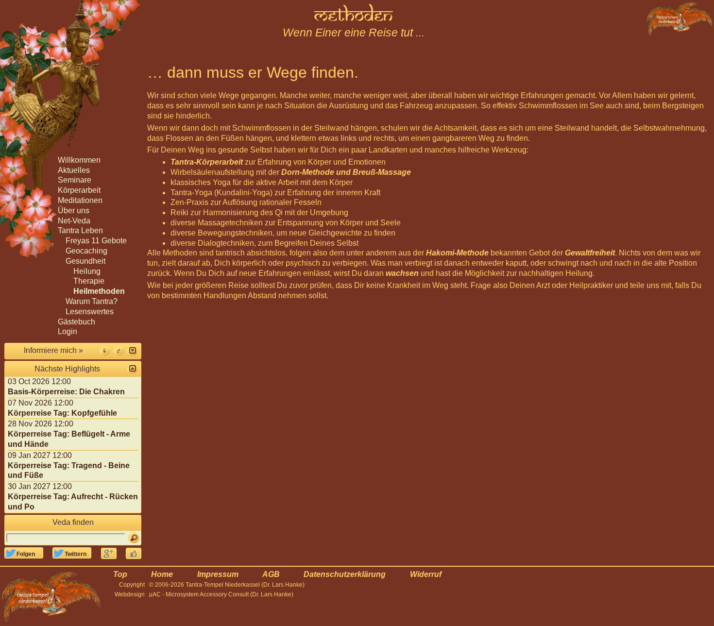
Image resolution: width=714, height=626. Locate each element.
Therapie (88, 281)
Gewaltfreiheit (590, 253)
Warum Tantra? (92, 301)
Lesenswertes (90, 311)
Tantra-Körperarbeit (206, 162)
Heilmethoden (99, 291)
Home (162, 574)
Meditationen (80, 200)
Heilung (87, 271)
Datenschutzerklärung (345, 574)
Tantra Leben (80, 230)
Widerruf (426, 574)
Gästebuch (76, 322)
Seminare (74, 180)
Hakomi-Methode (457, 253)
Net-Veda (74, 221)
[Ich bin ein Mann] (118, 350)
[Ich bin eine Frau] (104, 350)
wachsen (402, 273)
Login (67, 331)
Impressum (217, 574)
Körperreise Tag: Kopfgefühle (62, 413)
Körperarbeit (79, 190)
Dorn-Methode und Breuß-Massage (346, 172)
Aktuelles (74, 170)
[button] (132, 350)
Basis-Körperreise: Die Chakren (66, 392)
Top (120, 574)
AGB (271, 574)
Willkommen (79, 160)
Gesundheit (85, 261)
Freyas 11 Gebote (96, 241)
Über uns (73, 210)
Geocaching (86, 251)
